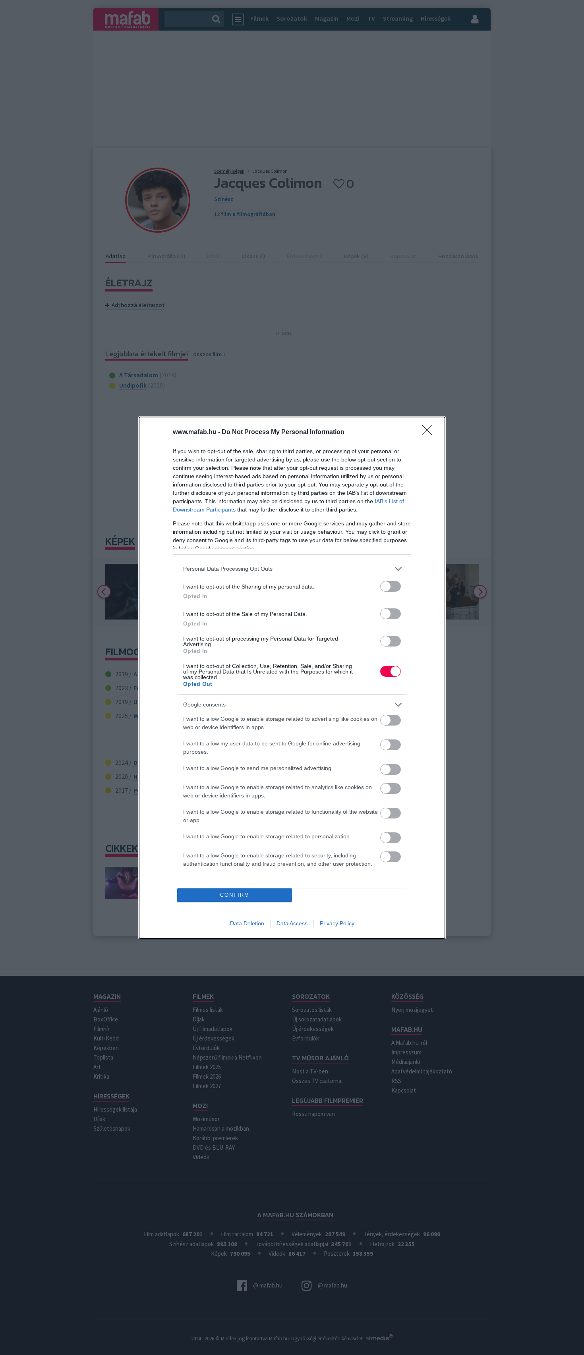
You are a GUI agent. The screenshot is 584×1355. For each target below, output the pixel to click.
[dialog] (292, 677)
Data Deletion (247, 923)
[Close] (429, 432)
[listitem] (292, 569)
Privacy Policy (337, 923)
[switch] (390, 586)
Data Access (292, 923)
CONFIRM (234, 895)
